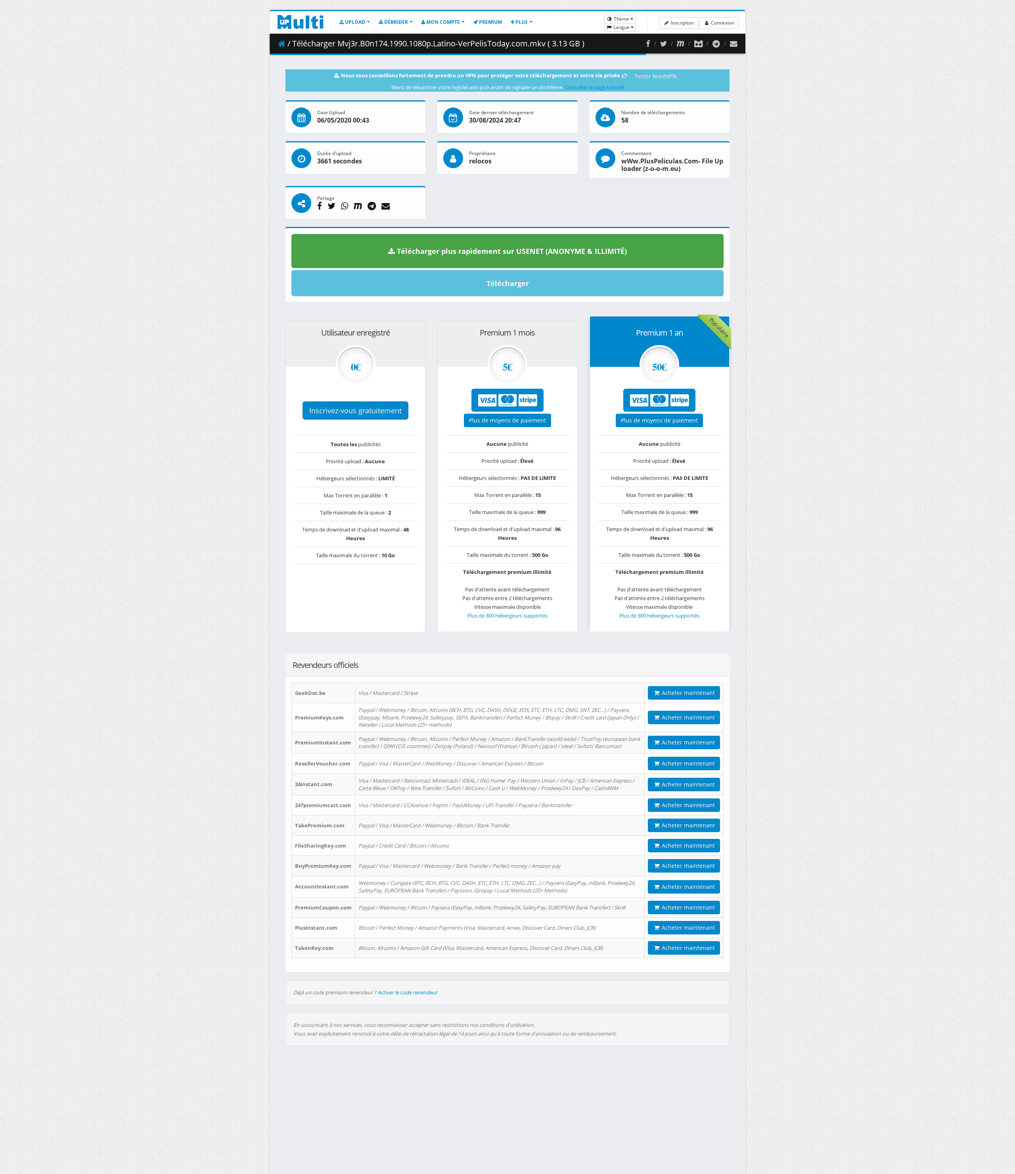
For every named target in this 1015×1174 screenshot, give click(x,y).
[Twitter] (663, 44)
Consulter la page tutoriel (594, 87)
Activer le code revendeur (407, 992)
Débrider (395, 22)
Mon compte (442, 22)
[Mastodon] (680, 44)
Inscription (682, 22)
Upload (354, 22)
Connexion (722, 22)
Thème (621, 18)
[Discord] (698, 44)
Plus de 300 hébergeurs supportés (507, 615)
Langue (621, 27)
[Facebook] (648, 44)
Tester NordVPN (655, 76)
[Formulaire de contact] (733, 44)
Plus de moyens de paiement (507, 420)
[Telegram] (716, 44)
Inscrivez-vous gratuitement (355, 410)
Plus (521, 22)
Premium (490, 22)
